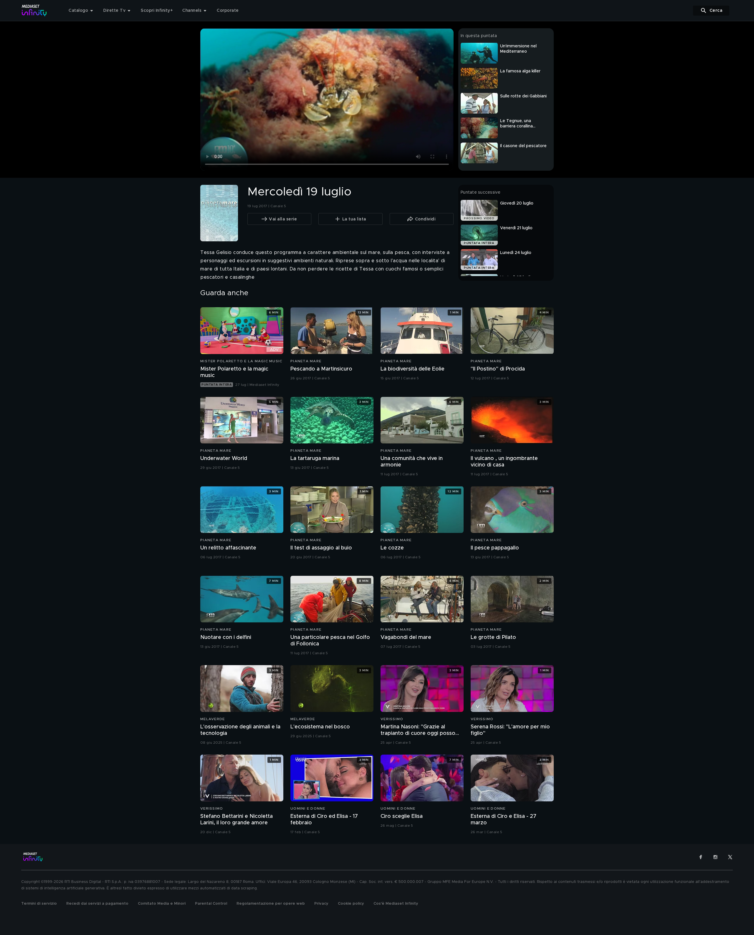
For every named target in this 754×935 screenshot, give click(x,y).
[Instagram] (715, 857)
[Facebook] (700, 857)
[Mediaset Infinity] (34, 10)
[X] (730, 857)
